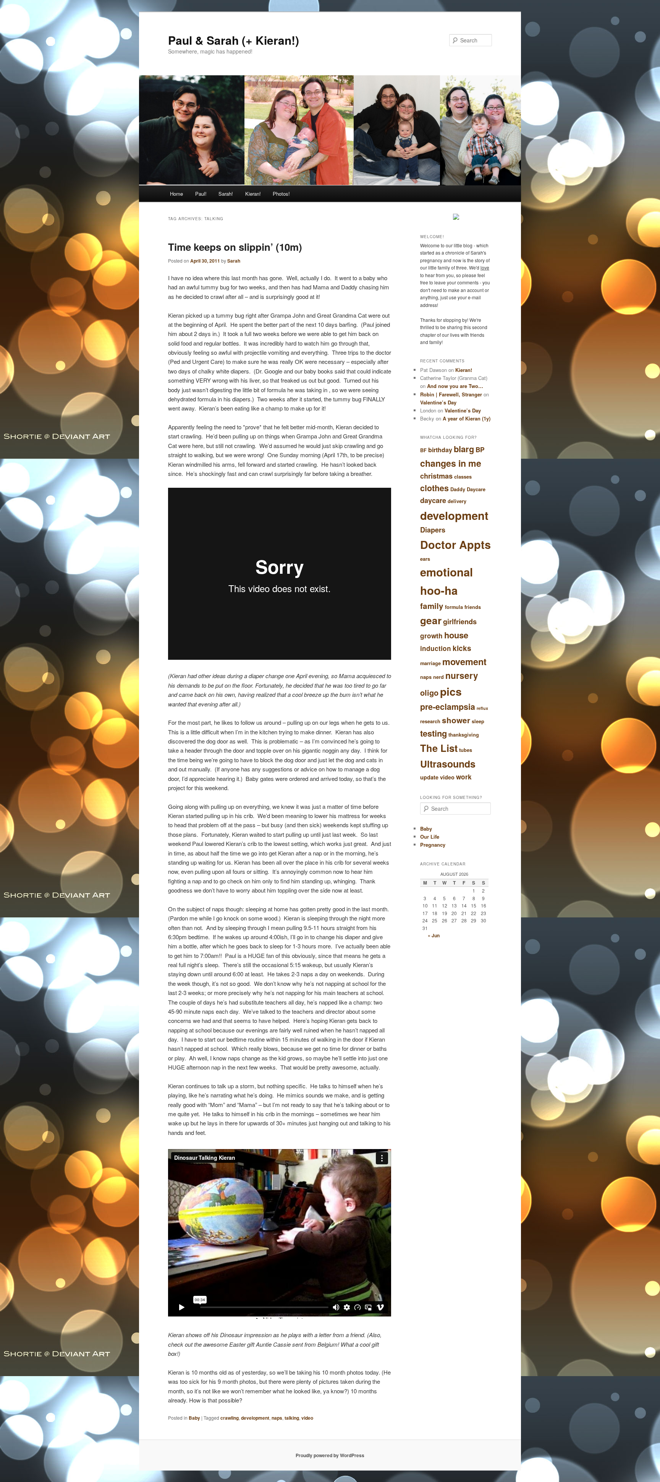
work (464, 776)
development (255, 1417)
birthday (440, 449)
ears (425, 558)
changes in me (450, 463)
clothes (434, 488)
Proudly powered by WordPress (330, 1455)
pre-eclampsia (447, 707)
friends (472, 607)
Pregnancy (432, 844)
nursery (461, 675)
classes (463, 476)
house (456, 635)
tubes (465, 750)
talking (292, 1417)
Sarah (233, 260)
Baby (194, 1417)
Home (176, 193)
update (429, 777)
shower (456, 720)
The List (439, 748)
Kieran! (253, 193)
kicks (462, 648)
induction (435, 648)
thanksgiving (463, 734)
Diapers (432, 530)
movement (464, 661)
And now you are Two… (455, 386)
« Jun (434, 935)
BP (480, 449)
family (431, 605)
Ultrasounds (448, 764)
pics (451, 691)
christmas (436, 476)
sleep (478, 721)
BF (423, 450)
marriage (430, 663)
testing (433, 733)
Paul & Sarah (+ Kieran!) (233, 40)
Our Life (429, 836)
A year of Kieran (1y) (466, 418)
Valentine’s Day (438, 402)
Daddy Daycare (467, 489)
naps (277, 1417)
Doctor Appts (455, 544)
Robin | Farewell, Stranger (451, 394)
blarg (464, 449)
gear (431, 620)
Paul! (201, 193)
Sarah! (225, 193)
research (430, 721)
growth (431, 635)
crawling (229, 1417)
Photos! (281, 193)
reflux (482, 708)
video (307, 1417)
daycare (433, 500)
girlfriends (460, 622)
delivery (457, 501)
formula (454, 607)
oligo (429, 692)
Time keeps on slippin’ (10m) (235, 247)
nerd (438, 677)
